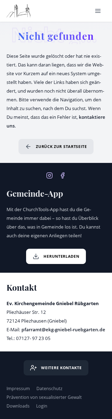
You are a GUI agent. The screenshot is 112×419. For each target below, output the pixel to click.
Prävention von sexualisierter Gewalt (44, 397)
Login (41, 406)
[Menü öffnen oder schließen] (97, 11)
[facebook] (62, 175)
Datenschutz (49, 388)
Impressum (18, 388)
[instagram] (49, 175)
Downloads (18, 406)
